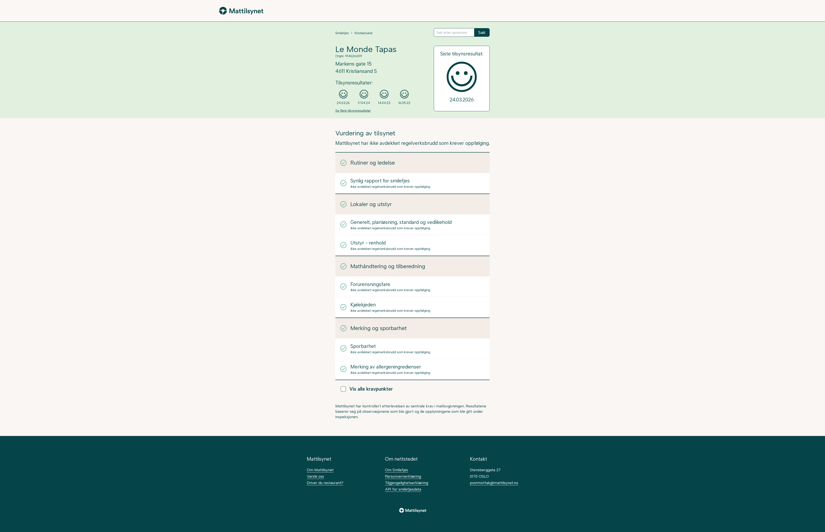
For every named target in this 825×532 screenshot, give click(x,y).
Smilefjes (342, 33)
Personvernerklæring (403, 476)
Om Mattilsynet (320, 470)
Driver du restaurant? (325, 482)
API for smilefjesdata (403, 489)
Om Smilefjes (396, 470)
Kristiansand (363, 33)
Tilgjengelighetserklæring (406, 482)
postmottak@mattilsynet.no (494, 482)
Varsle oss (315, 476)
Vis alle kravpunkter (371, 389)
